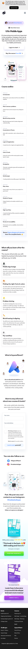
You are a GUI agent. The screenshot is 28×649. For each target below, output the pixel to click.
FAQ (15, 635)
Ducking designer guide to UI (7, 618)
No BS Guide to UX (5, 613)
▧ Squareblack (10, 643)
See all (15, 624)
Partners (16, 638)
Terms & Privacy (17, 630)
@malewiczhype (14, 500)
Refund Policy (17, 633)
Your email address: (8, 423)
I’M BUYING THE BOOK (13, 553)
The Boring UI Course (18, 621)
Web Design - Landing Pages (20, 616)
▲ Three (16, 643)
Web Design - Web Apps (19, 618)
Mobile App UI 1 (17, 613)
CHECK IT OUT (13, 597)
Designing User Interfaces (6, 616)
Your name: (6, 415)
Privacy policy (22, 4)
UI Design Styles (4, 621)
